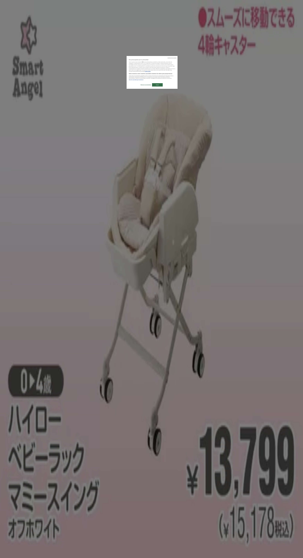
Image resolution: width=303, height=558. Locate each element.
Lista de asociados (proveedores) (136, 79)
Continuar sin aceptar (172, 57)
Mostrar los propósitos (146, 84)
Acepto (157, 84)
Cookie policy (148, 71)
